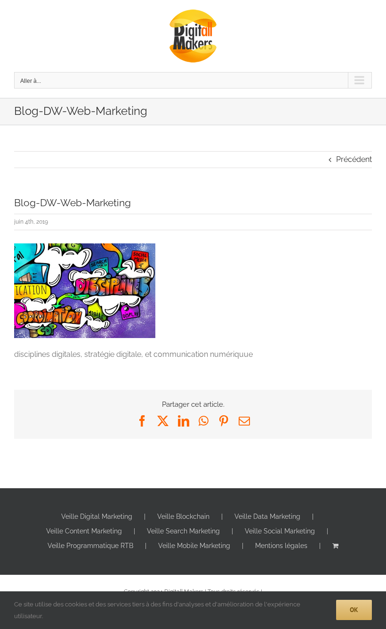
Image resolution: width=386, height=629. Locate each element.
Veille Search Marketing (183, 531)
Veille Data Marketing (267, 516)
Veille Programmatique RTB (90, 545)
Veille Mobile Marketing (194, 545)
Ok (354, 609)
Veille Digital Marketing (96, 516)
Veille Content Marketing (84, 531)
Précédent (354, 159)
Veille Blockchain (183, 516)
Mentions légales (281, 545)
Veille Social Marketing (280, 531)
